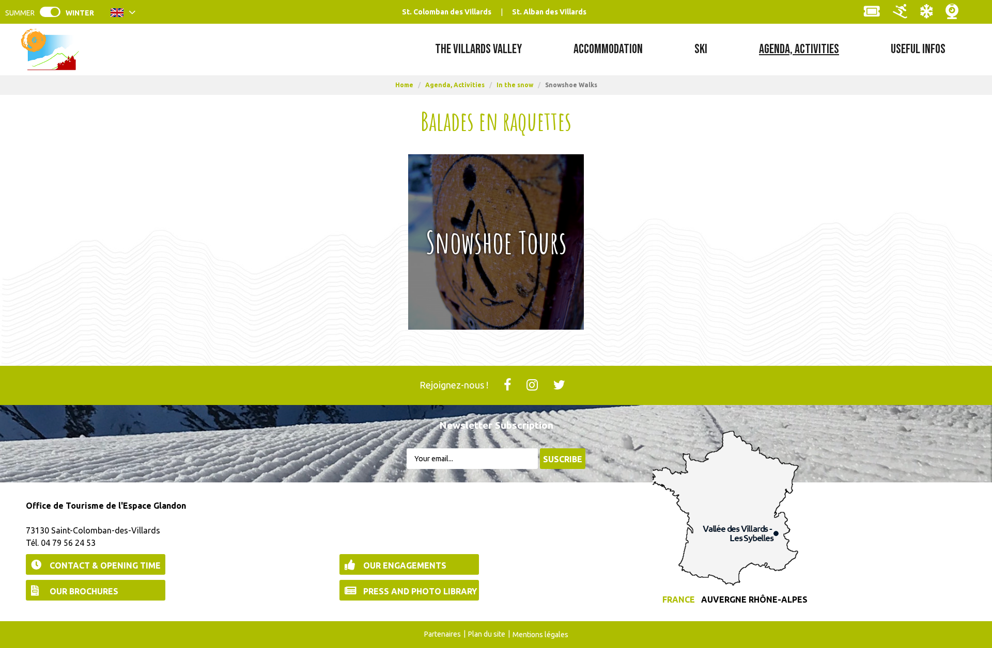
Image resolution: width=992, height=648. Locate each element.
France (678, 599)
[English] (123, 14)
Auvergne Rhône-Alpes (754, 599)
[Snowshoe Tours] (496, 242)
